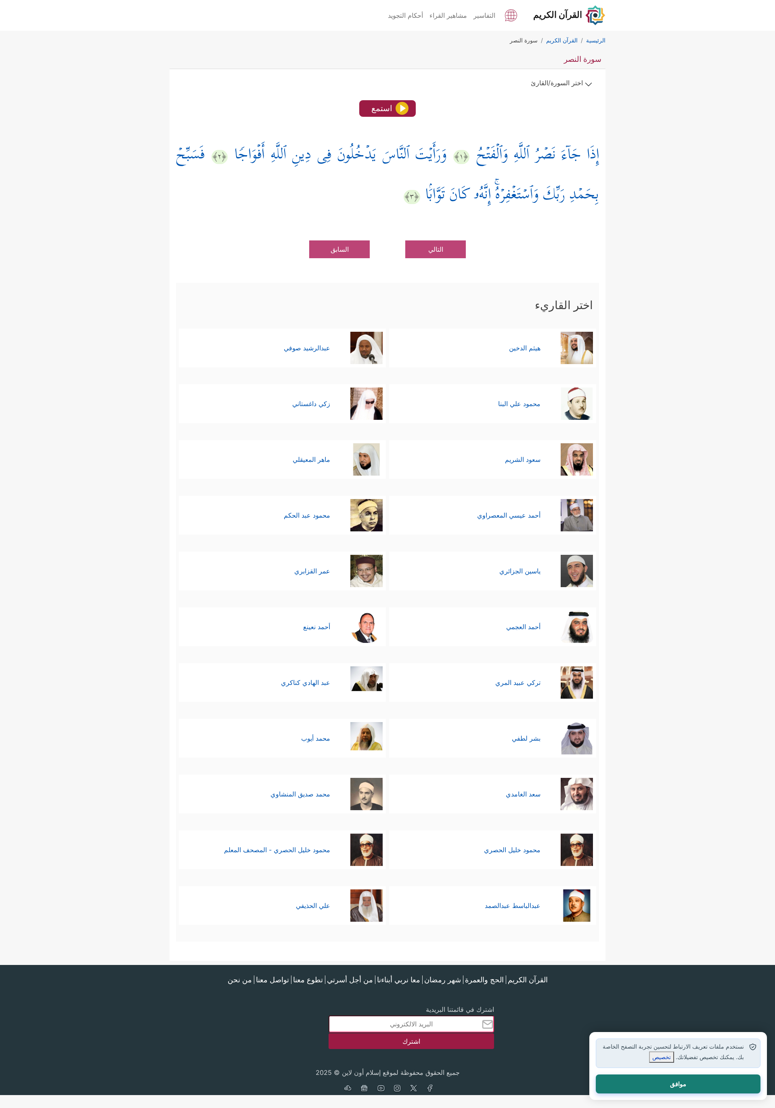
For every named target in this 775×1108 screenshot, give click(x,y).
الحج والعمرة (484, 979)
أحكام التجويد (405, 15)
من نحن (240, 979)
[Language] (511, 15)
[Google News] (364, 1089)
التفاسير (484, 15)
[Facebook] (430, 1089)
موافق (678, 1084)
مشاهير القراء (448, 15)
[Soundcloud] (347, 1089)
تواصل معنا (272, 979)
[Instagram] (397, 1089)
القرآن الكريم (528, 979)
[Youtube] (381, 1089)
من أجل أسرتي (350, 979)
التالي (435, 249)
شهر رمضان (442, 979)
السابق (340, 249)
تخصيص (661, 1056)
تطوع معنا (308, 979)
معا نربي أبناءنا (398, 979)
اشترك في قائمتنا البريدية (460, 1009)
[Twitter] (414, 1089)
